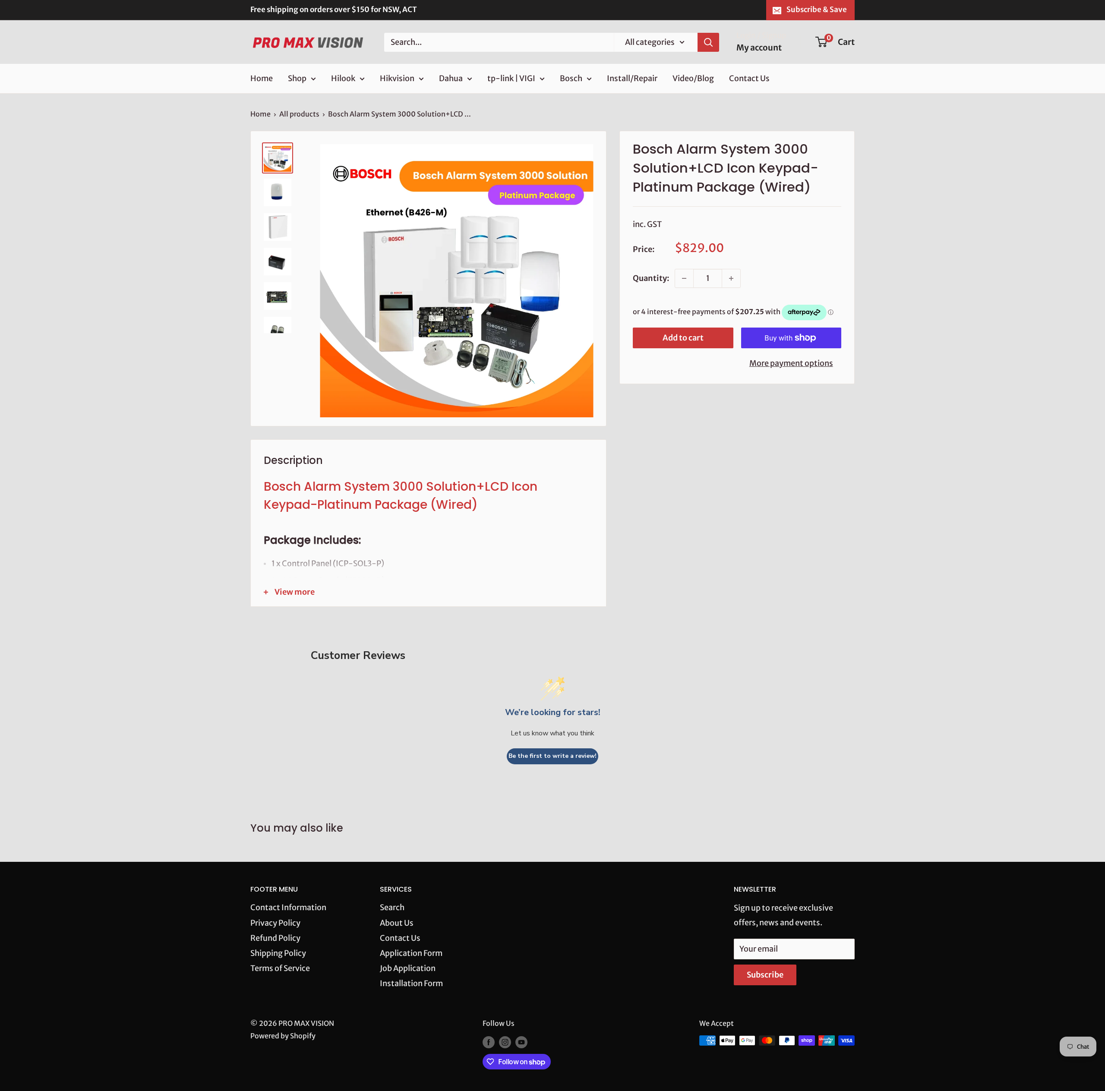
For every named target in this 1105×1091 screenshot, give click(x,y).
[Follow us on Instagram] (505, 1041)
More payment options (791, 363)
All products (299, 114)
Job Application (408, 968)
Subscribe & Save (816, 9)
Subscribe (765, 975)
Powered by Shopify (283, 1035)
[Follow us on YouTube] (521, 1041)
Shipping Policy (278, 953)
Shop (297, 78)
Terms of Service (280, 968)
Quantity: (651, 278)
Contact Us (749, 78)
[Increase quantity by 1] (731, 278)
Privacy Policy (275, 923)
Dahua (451, 78)
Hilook (343, 78)
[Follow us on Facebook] (489, 1041)
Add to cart (683, 338)
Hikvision (397, 78)
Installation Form (411, 983)
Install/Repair (632, 78)
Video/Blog (693, 78)
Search (392, 907)
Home (261, 78)
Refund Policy (275, 938)
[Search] (708, 41)
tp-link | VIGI (511, 78)
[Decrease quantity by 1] (684, 278)
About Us (397, 923)
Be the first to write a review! (552, 756)
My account (759, 47)
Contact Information (288, 907)
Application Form (411, 953)
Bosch (571, 78)
